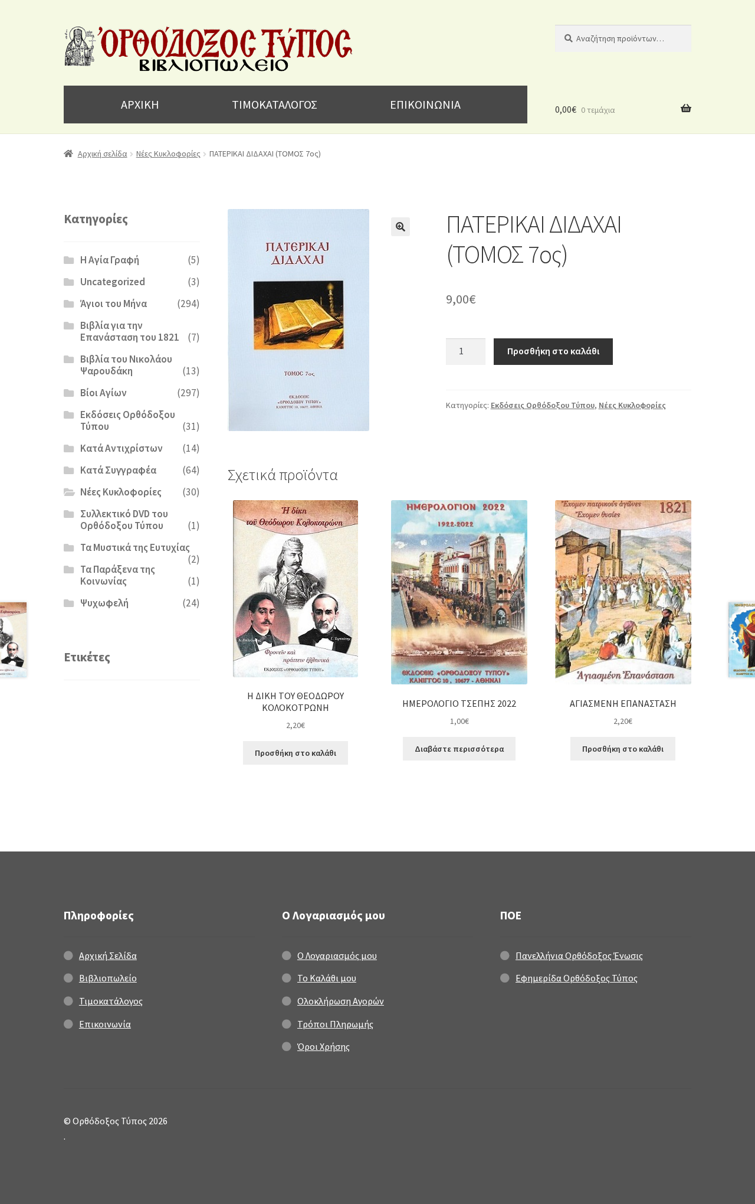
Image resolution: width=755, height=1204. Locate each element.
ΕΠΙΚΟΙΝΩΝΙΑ (425, 104)
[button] (400, 226)
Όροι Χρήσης (323, 1046)
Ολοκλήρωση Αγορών (340, 1001)
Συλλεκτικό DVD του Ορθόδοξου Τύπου (124, 519)
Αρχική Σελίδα (108, 955)
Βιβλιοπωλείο (108, 978)
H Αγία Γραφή (109, 259)
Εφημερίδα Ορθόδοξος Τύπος (577, 978)
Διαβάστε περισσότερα (459, 748)
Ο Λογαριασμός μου (337, 955)
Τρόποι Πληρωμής (335, 1024)
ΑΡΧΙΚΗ (140, 104)
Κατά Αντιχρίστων (121, 448)
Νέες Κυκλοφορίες (168, 153)
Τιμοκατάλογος (111, 1001)
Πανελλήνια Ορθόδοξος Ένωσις (579, 955)
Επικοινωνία (105, 1024)
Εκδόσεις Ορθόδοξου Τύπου (543, 405)
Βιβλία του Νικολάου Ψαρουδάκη (126, 365)
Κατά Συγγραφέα (118, 470)
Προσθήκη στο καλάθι (553, 351)
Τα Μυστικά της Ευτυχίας (135, 547)
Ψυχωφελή (104, 602)
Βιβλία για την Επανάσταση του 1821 (129, 331)
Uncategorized (112, 281)
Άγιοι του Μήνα (113, 303)
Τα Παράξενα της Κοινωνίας (117, 575)
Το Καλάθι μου (326, 978)
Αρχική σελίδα (102, 153)
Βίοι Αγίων (103, 392)
